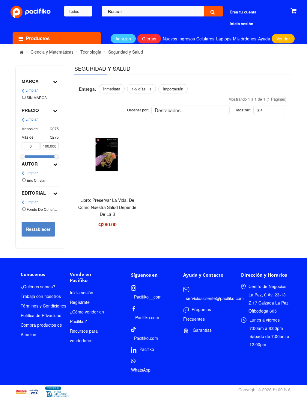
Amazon (123, 39)
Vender (283, 39)
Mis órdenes (244, 39)
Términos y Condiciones (43, 306)
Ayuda (264, 39)
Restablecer (38, 229)
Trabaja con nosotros (41, 296)
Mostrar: (243, 110)
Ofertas (149, 39)
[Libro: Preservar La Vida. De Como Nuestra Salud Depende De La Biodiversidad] (107, 158)
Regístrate (80, 302)
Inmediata (111, 89)
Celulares (205, 39)
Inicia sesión (81, 293)
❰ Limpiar (30, 90)
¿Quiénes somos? (38, 287)
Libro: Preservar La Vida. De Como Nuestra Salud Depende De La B (107, 207)
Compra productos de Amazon (41, 329)
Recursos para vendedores (84, 335)
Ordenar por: (138, 110)
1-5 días (141, 89)
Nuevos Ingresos (179, 39)
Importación (173, 89)
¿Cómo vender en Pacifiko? (87, 316)
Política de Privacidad (41, 315)
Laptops (223, 39)
